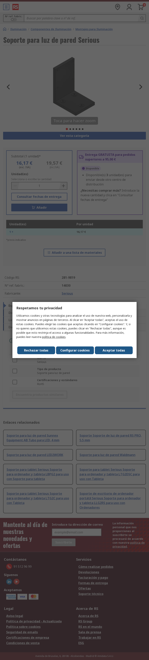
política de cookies (54, 337)
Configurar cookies (75, 350)
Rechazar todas (36, 350)
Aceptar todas (114, 350)
